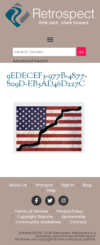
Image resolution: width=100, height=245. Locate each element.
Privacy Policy (70, 211)
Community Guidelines (38, 222)
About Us (18, 185)
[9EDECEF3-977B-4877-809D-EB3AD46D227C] (49, 127)
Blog (87, 185)
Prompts (44, 185)
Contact (78, 222)
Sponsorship (74, 216)
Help (51, 190)
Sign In (68, 185)
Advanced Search (30, 61)
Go (81, 52)
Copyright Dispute (35, 216)
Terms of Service (31, 211)
